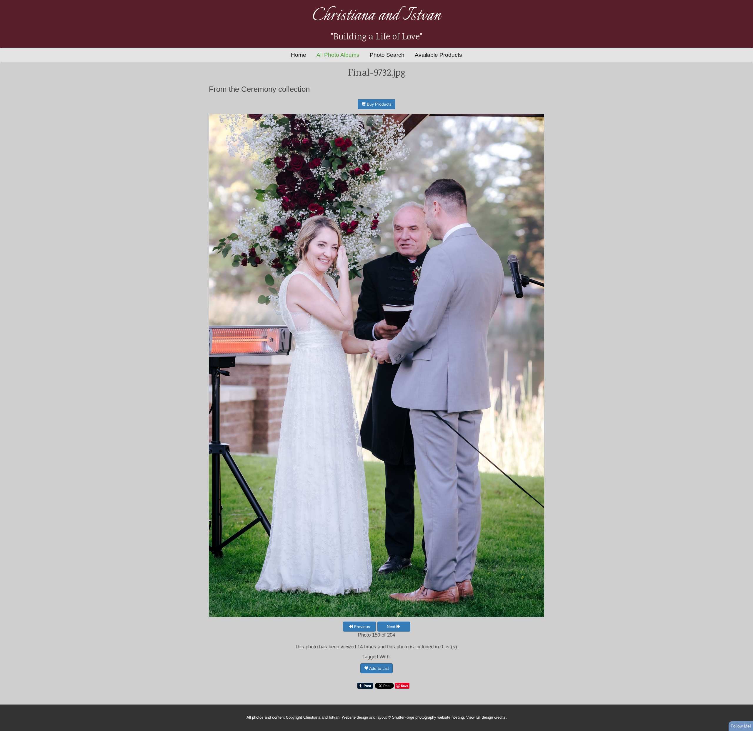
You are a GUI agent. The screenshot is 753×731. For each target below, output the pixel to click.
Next (392, 626)
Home (298, 55)
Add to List (378, 668)
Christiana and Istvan (376, 15)
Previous (361, 626)
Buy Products (379, 104)
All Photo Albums (337, 55)
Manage (745, 3)
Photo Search (387, 55)
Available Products (438, 55)
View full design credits (486, 717)
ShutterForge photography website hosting (428, 717)
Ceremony (258, 89)
